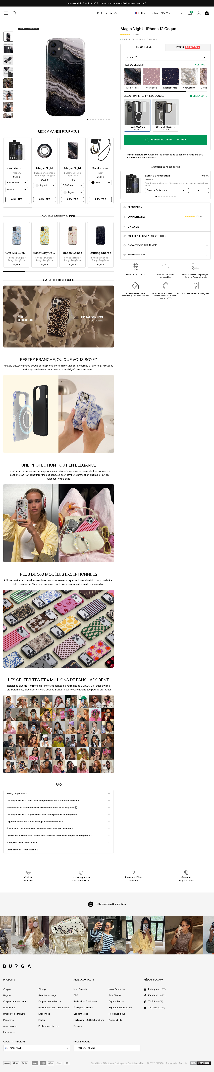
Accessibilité (115, 1020)
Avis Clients (115, 995)
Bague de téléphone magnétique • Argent (44, 174)
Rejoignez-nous (117, 1014)
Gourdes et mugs (47, 995)
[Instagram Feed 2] (145, 935)
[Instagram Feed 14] (68, 935)
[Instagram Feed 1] (107, 935)
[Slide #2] (93, 119)
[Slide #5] (101, 119)
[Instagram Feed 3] (184, 935)
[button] (129, 35)
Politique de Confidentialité (129, 1063)
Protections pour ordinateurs (53, 1008)
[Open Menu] (6, 13)
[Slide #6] (103, 119)
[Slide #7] (106, 119)
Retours (78, 1026)
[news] (190, 13)
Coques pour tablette (49, 1001)
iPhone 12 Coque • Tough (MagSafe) (17, 259)
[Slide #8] (109, 119)
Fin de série (9, 1032)
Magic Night (44, 168)
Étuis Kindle (9, 1008)
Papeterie (8, 1020)
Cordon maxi (100, 168)
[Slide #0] (87, 119)
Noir (100, 173)
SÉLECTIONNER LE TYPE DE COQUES (144, 96)
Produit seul (143, 47)
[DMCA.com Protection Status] (200, 1063)
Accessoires (10, 1026)
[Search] (14, 13)
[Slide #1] (90, 119)
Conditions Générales (102, 1063)
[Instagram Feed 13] (30, 935)
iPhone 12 (16, 173)
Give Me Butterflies (19, 252)
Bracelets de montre (14, 1014)
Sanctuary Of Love (46, 252)
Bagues (7, 995)
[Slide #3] (95, 119)
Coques (7, 989)
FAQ (76, 995)
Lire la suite (200, 96)
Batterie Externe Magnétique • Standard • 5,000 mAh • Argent (72, 174)
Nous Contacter (117, 989)
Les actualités (81, 1014)
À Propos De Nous (83, 1008)
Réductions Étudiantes (85, 1001)
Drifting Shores (100, 252)
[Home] (107, 13)
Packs (187, 47)
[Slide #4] (98, 119)
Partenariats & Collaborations (89, 1020)
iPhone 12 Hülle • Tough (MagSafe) (72, 259)
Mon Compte (80, 989)
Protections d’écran (48, 1026)
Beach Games (72, 252)
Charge (42, 989)
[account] (198, 13)
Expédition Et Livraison (120, 1008)
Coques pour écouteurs (15, 1001)
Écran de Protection (19, 168)
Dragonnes (44, 1014)
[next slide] (8, 120)
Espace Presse (116, 1001)
